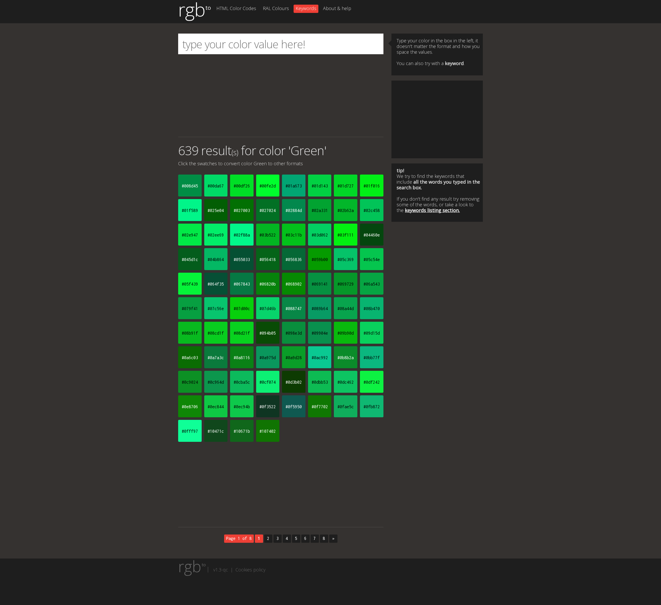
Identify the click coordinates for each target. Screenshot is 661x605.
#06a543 (372, 284)
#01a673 (294, 186)
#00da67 (216, 186)
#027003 (242, 210)
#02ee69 (216, 235)
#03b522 (267, 235)
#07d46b (267, 308)
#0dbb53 (320, 382)
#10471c (216, 431)
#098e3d (294, 333)
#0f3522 (267, 406)
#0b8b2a (345, 357)
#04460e (372, 235)
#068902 (294, 284)
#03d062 (320, 235)
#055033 (242, 259)
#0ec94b (242, 406)
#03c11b (294, 235)
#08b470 (372, 308)
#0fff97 (190, 431)
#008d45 (190, 186)
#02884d (294, 210)
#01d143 (320, 186)
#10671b (242, 431)
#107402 (267, 431)
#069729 (345, 284)
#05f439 (190, 284)
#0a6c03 (190, 357)
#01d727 (345, 186)
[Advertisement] (280, 95)
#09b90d (345, 333)
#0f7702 (320, 406)
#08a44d (345, 308)
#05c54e (372, 259)
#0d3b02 (294, 382)
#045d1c (190, 259)
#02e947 (190, 235)
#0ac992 (320, 357)
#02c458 (372, 210)
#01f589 (190, 210)
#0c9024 (190, 382)
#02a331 (320, 210)
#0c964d (216, 382)
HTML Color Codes (236, 8)
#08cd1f (216, 333)
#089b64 (320, 308)
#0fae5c (345, 406)
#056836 (294, 259)
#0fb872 (372, 406)
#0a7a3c (216, 357)
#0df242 (372, 382)
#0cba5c (242, 382)
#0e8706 (190, 406)
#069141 (320, 284)
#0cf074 (267, 382)
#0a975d (267, 357)
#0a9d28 (294, 357)
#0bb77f (372, 357)
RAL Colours (276, 8)
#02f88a (242, 235)
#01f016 (372, 186)
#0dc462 (345, 382)
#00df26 (242, 186)
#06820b (267, 284)
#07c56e (216, 308)
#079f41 (190, 308)
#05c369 (345, 259)
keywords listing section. (432, 210)
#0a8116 (242, 357)
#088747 (294, 308)
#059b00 (320, 259)
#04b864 (216, 259)
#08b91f (190, 333)
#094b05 (267, 333)
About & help (337, 8)
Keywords (306, 8)
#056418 (267, 259)
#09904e (320, 333)
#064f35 (216, 284)
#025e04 (216, 210)
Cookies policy (250, 570)
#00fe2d (267, 186)
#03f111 (345, 235)
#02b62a (345, 210)
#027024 (267, 210)
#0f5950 (294, 406)
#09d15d (372, 333)
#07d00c (242, 308)
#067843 (242, 284)
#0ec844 (216, 406)
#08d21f (242, 333)
